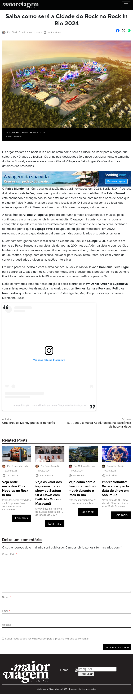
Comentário (9, 554)
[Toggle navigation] (126, 4)
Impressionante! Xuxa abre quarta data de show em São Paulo (115, 488)
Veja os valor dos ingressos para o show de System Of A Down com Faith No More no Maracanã (48, 493)
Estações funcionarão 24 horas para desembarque (83, 501)
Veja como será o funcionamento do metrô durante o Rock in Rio (83, 488)
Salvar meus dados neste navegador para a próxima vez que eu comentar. (47, 638)
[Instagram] (75, 670)
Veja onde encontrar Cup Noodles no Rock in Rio (15, 488)
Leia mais (21, 518)
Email (6, 611)
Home (64, 670)
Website (6, 625)
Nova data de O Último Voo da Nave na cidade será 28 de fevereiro (115, 503)
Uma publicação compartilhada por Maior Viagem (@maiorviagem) (49, 405)
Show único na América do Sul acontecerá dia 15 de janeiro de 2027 (49, 512)
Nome (6, 597)
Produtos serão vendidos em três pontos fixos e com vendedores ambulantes (16, 504)
